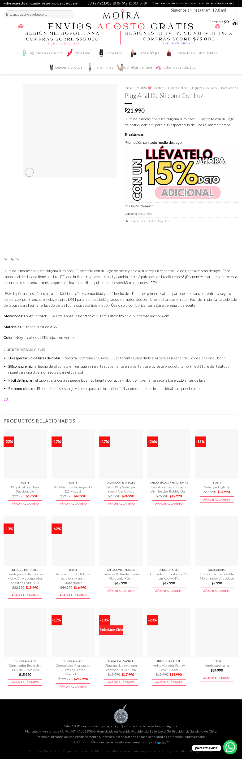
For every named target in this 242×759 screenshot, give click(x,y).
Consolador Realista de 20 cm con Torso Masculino (73, 669)
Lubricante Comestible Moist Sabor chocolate (217, 576)
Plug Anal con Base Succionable (25, 489)
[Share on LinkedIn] (162, 231)
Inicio (128, 88)
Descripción (11, 259)
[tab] (11, 259)
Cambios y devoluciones (148, 751)
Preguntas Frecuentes (78, 751)
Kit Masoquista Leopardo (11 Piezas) (73, 489)
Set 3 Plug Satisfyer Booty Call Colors (120, 489)
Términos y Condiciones (44, 751)
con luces (142, 221)
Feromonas (104, 67)
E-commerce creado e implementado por (124, 742)
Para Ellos (114, 53)
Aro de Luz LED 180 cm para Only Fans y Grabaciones (73, 578)
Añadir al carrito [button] (25, 503)
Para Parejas (149, 53)
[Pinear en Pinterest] (154, 231)
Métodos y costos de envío (112, 751)
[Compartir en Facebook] (129, 231)
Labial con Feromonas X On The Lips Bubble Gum (168, 489)
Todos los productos (178, 67)
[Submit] (70, 14)
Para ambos (229, 88)
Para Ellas (82, 53)
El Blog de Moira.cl (201, 751)
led (151, 221)
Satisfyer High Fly (217, 487)
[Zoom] (29, 172)
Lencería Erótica (69, 67)
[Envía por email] (145, 231)
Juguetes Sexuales (204, 88)
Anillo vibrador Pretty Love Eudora (169, 667)
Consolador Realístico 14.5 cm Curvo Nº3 (25, 667)
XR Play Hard (162, 221)
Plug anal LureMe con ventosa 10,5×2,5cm (121, 667)
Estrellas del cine (138, 67)
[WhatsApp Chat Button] (230, 747)
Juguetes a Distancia (45, 53)
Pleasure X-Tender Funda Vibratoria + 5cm (121, 576)
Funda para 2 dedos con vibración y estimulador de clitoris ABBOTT (25, 578)
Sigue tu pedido (177, 751)
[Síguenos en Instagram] (230, 11)
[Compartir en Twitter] (137, 231)
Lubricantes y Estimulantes (195, 53)
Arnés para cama (217, 665)
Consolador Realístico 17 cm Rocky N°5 (169, 576)
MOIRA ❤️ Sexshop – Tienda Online (162, 88)
